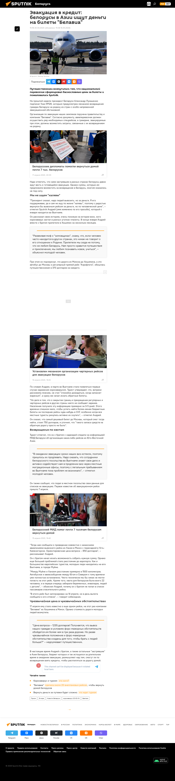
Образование (141, 724)
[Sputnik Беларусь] (19, 7)
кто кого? (64, 680)
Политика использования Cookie (152, 748)
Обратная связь (59, 751)
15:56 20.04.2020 (37, 28)
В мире (41, 698)
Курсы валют (105, 724)
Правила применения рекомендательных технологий (28, 751)
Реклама (102, 748)
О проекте (10, 748)
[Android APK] (160, 761)
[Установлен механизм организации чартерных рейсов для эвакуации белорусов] (68, 351)
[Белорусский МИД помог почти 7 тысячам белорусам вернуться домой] (68, 509)
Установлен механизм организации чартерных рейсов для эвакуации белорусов (67, 373)
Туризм (33, 698)
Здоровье (127, 724)
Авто (152, 724)
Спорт (160, 724)
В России (65, 724)
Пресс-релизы (57, 748)
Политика (77, 724)
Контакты (44, 748)
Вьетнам (85, 698)
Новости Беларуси (53, 698)
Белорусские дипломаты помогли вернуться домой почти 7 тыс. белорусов (65, 168)
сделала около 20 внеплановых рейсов (66, 685)
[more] (102, 174)
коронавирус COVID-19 (71, 698)
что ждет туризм (87, 692)
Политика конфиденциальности (122, 748)
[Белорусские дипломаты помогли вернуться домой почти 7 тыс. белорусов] (68, 146)
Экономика (90, 724)
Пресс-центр (72, 748)
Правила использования (27, 748)
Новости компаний (88, 748)
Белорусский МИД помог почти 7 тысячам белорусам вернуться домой (66, 531)
